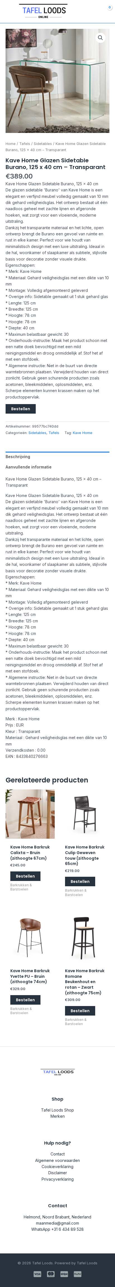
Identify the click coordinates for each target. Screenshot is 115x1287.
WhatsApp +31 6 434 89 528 (57, 1229)
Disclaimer (57, 1172)
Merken (58, 1116)
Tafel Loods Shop (57, 1110)
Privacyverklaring (58, 1179)
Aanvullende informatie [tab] (29, 467)
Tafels (24, 144)
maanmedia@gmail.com (57, 1223)
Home (11, 144)
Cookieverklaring (57, 1166)
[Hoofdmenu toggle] (7, 11)
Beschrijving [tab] (18, 456)
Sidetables (43, 144)
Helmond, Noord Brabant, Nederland (57, 1217)
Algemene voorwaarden (57, 1160)
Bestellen (20, 409)
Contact (58, 1154)
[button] (100, 38)
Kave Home (82, 433)
